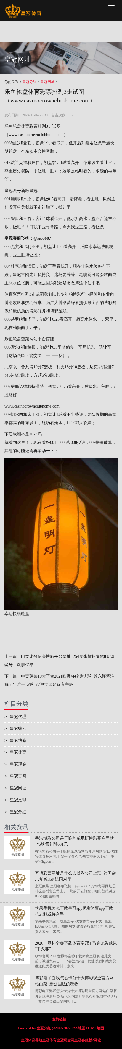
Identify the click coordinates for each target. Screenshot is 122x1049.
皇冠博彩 (15, 740)
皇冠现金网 (65, 1040)
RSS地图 (78, 1028)
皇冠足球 (15, 800)
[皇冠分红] (23, 7)
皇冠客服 (81, 1040)
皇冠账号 (12, 190)
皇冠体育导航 (31, 1040)
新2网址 (95, 1040)
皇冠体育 (15, 752)
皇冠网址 (47, 82)
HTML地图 (95, 1028)
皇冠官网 (21, 274)
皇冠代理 (15, 716)
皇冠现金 (15, 764)
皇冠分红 (29, 82)
